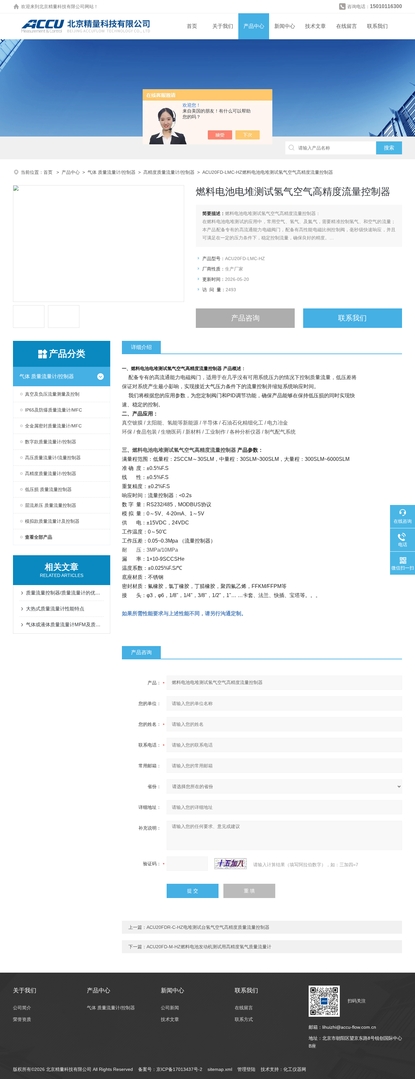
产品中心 (253, 26)
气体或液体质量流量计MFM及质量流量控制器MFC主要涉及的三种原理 (65, 624)
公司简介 (22, 1007)
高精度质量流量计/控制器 (169, 172)
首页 (192, 26)
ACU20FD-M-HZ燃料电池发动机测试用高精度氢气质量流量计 (209, 946)
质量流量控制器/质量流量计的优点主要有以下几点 (65, 592)
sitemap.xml (220, 1069)
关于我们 (222, 26)
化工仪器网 (294, 1069)
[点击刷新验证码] (230, 863)
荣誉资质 (22, 1019)
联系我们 (377, 26)
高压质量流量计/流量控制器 (53, 457)
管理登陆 (246, 1069)
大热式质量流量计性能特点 (55, 608)
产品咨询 (245, 318)
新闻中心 (284, 26)
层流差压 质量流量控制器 (50, 505)
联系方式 (244, 1019)
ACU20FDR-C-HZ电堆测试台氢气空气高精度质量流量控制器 (208, 927)
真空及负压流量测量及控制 (52, 394)
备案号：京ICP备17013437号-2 (170, 1069)
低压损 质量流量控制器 (48, 489)
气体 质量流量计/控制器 (112, 172)
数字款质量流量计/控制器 (50, 441)
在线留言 (346, 26)
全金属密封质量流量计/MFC (53, 425)
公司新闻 (170, 1007)
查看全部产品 (38, 537)
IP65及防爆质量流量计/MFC (53, 410)
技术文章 (315, 26)
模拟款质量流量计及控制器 (52, 521)
